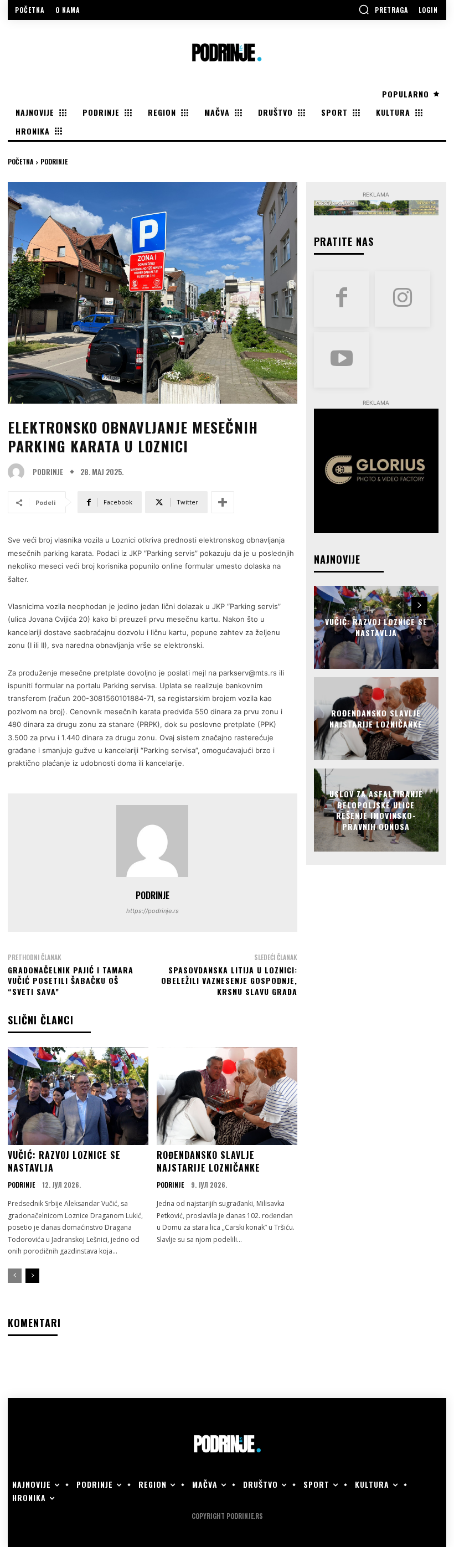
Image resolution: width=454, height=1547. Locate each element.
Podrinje (54, 161)
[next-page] (32, 1275)
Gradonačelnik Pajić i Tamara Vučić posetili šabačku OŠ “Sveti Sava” (70, 980)
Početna (20, 161)
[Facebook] (341, 299)
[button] (383, 9)
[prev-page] (15, 1275)
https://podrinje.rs (152, 911)
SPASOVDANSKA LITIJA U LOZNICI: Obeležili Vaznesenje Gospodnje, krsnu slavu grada (229, 980)
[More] (222, 502)
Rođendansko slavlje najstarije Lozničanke (208, 1161)
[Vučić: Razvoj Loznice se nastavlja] (78, 1096)
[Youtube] (341, 360)
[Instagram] (402, 299)
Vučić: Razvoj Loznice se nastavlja (64, 1161)
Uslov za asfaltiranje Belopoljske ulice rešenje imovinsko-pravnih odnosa (376, 810)
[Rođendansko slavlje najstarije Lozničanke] (227, 1096)
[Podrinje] (19, 471)
